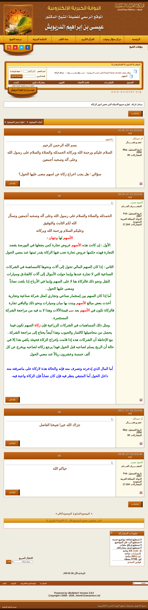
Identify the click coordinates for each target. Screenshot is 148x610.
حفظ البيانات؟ (15, 71)
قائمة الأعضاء (83, 82)
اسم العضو (41, 71)
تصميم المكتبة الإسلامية (9, 607)
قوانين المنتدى (134, 562)
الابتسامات (136, 553)
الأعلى (4, 583)
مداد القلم (63, 39)
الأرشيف (13, 583)
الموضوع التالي (65, 513)
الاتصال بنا (43, 583)
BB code (133, 551)
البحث (16, 82)
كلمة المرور (41, 76)
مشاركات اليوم (38, 82)
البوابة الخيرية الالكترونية (28, 583)
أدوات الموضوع (35, 122)
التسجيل (130, 82)
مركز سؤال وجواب (112, 39)
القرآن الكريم (88, 39)
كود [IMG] (136, 556)
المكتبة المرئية (39, 39)
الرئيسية (136, 39)
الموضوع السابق (82, 513)
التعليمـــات (108, 82)
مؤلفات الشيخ (136, 46)
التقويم (61, 82)
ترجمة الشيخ (15, 39)
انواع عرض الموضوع (15, 122)
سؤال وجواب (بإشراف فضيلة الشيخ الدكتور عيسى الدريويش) (109, 73)
